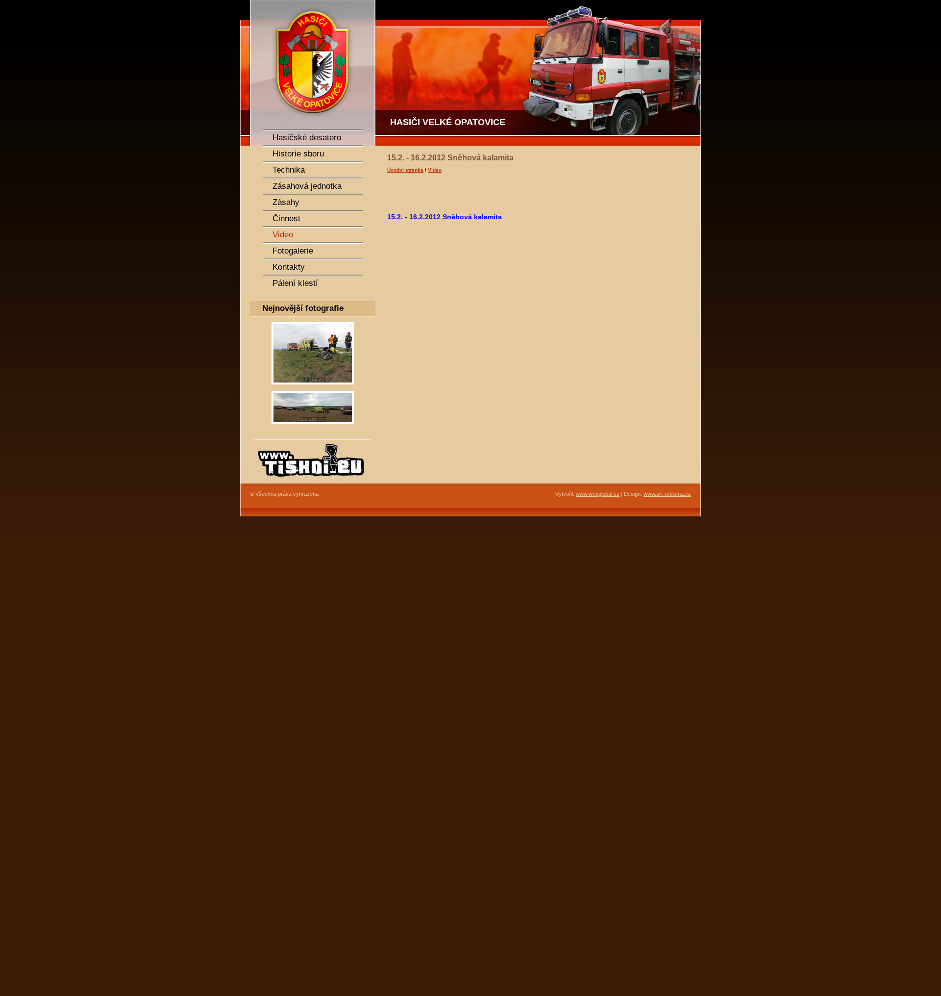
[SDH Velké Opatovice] (308, 73)
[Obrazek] (313, 387)
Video (435, 170)
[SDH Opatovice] (539, 73)
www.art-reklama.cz (667, 494)
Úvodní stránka (405, 170)
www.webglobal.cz (597, 494)
